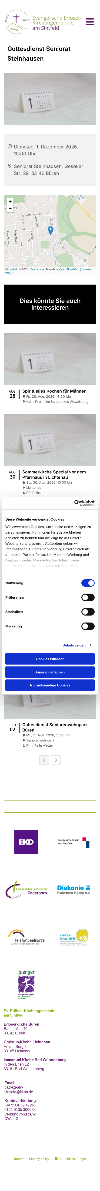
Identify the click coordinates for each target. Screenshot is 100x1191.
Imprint (19, 1159)
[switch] (88, 597)
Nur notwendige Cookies (50, 685)
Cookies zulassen (50, 659)
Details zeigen (74, 645)
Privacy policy (39, 1159)
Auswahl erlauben (50, 672)
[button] (89, 21)
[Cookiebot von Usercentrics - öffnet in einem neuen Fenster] (74, 503)
